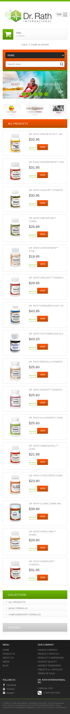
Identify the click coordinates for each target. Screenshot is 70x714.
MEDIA (6, 661)
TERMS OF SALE (46, 673)
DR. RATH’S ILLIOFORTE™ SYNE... (46, 418)
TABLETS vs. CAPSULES (50, 669)
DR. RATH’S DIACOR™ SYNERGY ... (47, 190)
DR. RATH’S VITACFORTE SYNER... (46, 475)
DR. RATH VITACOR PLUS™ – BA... (46, 134)
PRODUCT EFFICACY (49, 654)
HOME (6, 650)
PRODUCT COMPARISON (51, 658)
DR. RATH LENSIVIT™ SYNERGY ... (46, 390)
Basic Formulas (18, 608)
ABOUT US (8, 658)
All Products (17, 602)
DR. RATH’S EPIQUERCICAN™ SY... (47, 306)
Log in (25, 44)
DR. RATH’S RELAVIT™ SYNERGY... (47, 278)
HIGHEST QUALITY (47, 661)
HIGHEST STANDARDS (49, 665)
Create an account (40, 44)
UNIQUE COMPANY (47, 650)
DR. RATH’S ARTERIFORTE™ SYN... (47, 162)
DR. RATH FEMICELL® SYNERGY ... (47, 362)
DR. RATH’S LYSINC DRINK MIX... (45, 503)
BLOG (6, 665)
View (42, 147)
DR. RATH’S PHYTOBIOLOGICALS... (47, 334)
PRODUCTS (9, 654)
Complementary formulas (25, 614)
